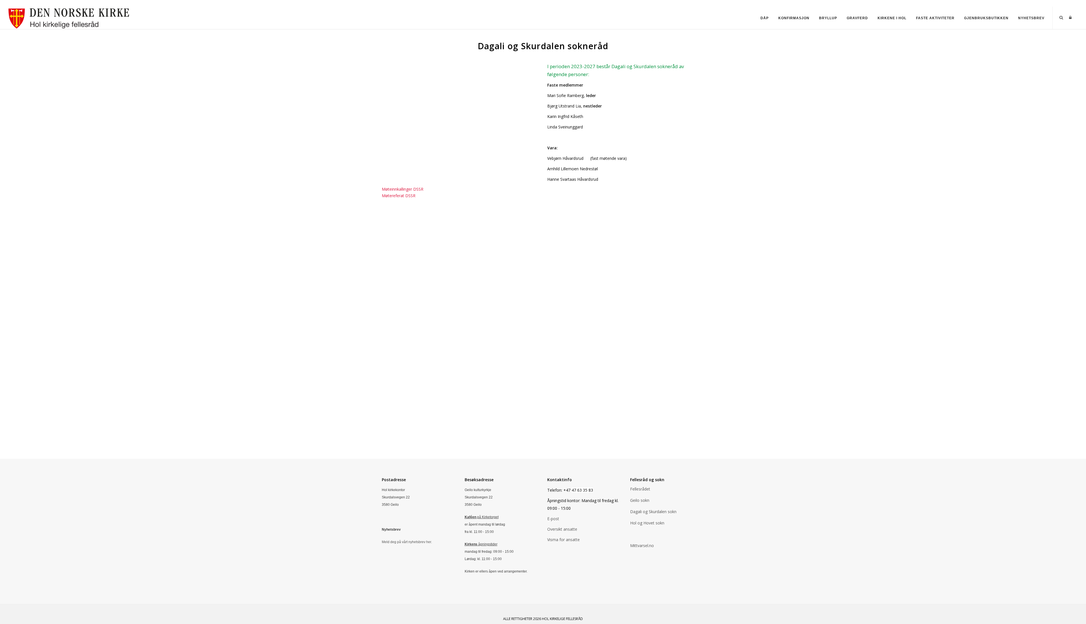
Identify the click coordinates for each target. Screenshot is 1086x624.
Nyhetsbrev (1031, 18)
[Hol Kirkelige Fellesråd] (70, 17)
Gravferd (857, 18)
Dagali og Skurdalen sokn (653, 511)
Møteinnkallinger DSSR (402, 189)
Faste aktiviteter (935, 18)
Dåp (764, 18)
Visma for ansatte (563, 539)
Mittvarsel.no (642, 545)
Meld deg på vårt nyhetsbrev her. (407, 542)
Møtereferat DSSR (398, 195)
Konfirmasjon (793, 18)
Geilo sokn (639, 500)
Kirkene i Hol (892, 18)
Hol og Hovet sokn (647, 523)
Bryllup (828, 18)
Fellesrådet (640, 489)
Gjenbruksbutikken (986, 18)
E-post (553, 518)
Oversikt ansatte (562, 529)
